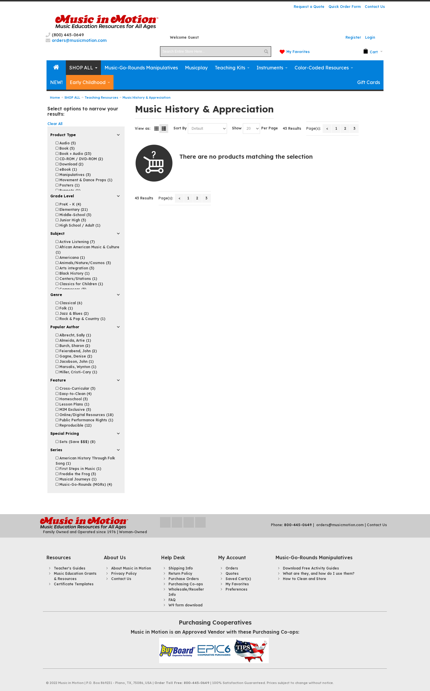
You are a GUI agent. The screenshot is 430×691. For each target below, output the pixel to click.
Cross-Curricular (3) (76, 388)
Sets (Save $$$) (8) (76, 441)
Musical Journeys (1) (77, 479)
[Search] (266, 51)
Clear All (54, 124)
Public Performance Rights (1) (85, 420)
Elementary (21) (73, 209)
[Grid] (156, 128)
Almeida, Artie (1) (74, 340)
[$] (370, 51)
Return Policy (180, 573)
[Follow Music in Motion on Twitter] (166, 522)
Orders (232, 568)
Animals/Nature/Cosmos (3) (84, 263)
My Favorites (298, 51)
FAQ (172, 600)
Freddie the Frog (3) (77, 474)
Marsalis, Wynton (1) (77, 367)
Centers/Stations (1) (77, 278)
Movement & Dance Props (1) (85, 180)
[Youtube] (189, 522)
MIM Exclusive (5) (74, 409)
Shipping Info (180, 568)
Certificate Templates (74, 584)
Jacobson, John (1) (76, 361)
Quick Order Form (344, 6)
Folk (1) (65, 308)
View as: (142, 128)
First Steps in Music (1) (79, 468)
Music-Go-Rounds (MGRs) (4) (85, 484)
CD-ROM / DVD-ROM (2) (80, 159)
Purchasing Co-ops (185, 584)
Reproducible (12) (75, 425)
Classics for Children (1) (80, 284)
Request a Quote (309, 6)
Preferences (236, 589)
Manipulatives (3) (74, 174)
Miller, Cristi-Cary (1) (77, 372)
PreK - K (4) (69, 204)
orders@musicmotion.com (340, 525)
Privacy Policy (124, 573)
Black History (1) (74, 273)
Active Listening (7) (76, 242)
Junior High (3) (72, 220)
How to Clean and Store (304, 579)
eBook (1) (67, 169)
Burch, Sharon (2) (74, 345)
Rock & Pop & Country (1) (81, 319)
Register (353, 37)
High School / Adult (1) (79, 225)
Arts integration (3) (76, 268)
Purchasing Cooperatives (215, 622)
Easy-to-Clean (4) (75, 393)
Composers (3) (72, 289)
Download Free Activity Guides (311, 568)
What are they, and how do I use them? (319, 573)
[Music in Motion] (106, 22)
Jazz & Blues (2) (73, 313)
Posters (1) (69, 185)
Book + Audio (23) (74, 153)
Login (370, 37)
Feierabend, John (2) (77, 351)
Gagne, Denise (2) (75, 356)
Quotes (232, 573)
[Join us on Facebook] (177, 522)
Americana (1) (71, 257)
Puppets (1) (69, 190)
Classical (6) (70, 303)
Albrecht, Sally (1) (74, 335)
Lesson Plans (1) (73, 404)
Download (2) (70, 164)
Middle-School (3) (74, 215)
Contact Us (375, 6)
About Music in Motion (131, 568)
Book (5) (66, 148)
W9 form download (185, 605)
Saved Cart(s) (238, 579)
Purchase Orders (183, 579)
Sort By (180, 128)
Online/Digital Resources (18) (85, 415)
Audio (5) (67, 143)
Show (237, 128)
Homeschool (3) (73, 399)
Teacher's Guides (69, 568)
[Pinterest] (200, 522)
